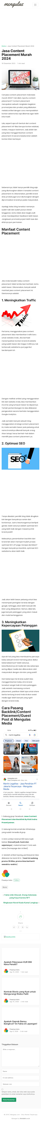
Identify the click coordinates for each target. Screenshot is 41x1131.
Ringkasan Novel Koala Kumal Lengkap (20, 903)
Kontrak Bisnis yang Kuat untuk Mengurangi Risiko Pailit (20, 992)
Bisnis (5, 887)
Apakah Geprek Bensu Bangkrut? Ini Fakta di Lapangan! (20, 1022)
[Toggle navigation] (35, 5)
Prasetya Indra (10, 880)
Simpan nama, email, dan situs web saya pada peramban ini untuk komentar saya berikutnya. (18, 1093)
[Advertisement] (20, 27)
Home (4, 46)
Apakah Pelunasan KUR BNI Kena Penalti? (18, 963)
